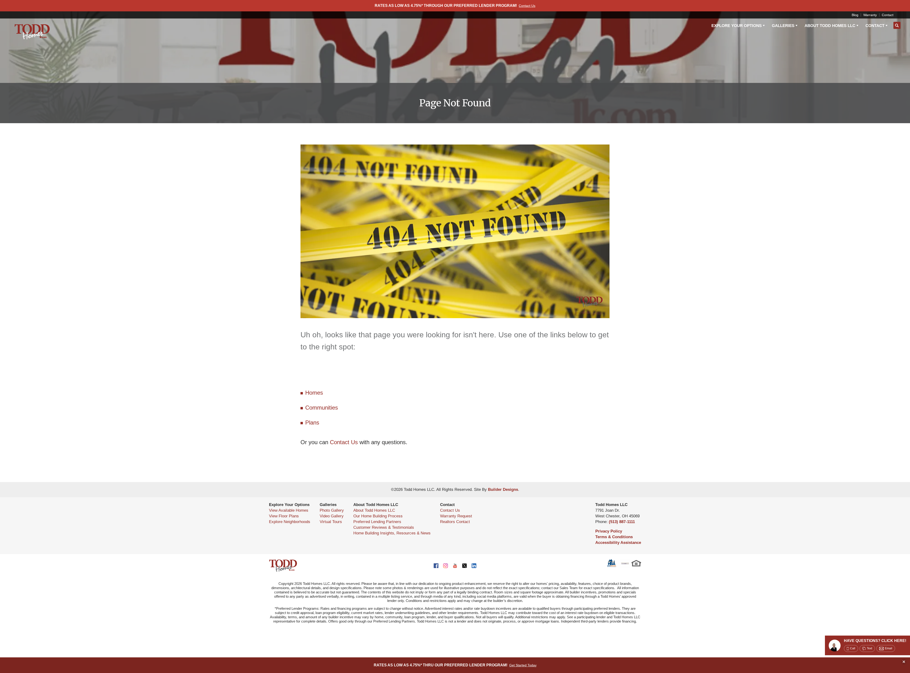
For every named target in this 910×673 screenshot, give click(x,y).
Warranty (870, 15)
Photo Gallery (332, 510)
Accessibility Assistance (618, 542)
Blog (855, 15)
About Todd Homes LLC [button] (830, 25)
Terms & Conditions (614, 537)
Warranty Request (456, 516)
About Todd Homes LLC (374, 510)
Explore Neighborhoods (289, 521)
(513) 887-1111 (622, 521)
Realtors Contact (455, 521)
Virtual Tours (331, 521)
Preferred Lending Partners (377, 521)
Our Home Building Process (378, 516)
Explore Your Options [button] (736, 25)
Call (852, 648)
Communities (321, 407)
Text (869, 648)
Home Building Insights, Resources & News (392, 533)
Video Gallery (332, 516)
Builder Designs (503, 489)
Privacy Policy (608, 531)
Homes (314, 392)
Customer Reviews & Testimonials (383, 527)
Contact (887, 15)
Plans (312, 422)
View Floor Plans (284, 516)
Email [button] (888, 648)
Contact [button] (874, 25)
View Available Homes (288, 510)
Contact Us (344, 442)
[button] (897, 25)
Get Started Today (523, 665)
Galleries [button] (783, 25)
